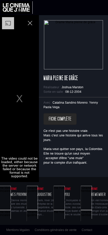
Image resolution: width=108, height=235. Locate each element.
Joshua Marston (72, 87)
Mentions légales (18, 230)
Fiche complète (60, 119)
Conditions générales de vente (56, 230)
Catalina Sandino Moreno (70, 102)
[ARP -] (17, 7)
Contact (87, 230)
